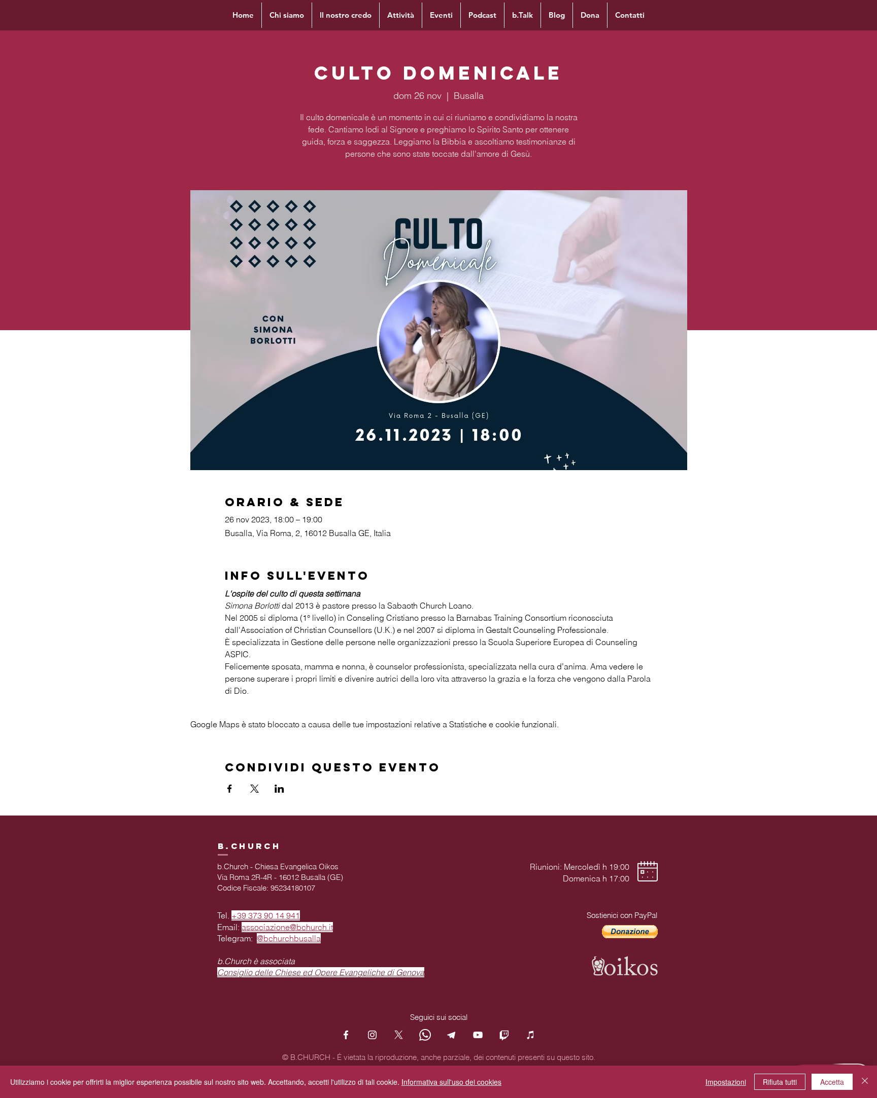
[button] (630, 931)
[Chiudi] (865, 1082)
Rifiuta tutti (780, 1082)
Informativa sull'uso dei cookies (451, 1082)
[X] (398, 1035)
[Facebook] (346, 1035)
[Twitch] (504, 1035)
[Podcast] (530, 1035)
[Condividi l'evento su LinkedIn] (279, 789)
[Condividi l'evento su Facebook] (229, 789)
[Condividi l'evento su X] (254, 789)
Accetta (832, 1082)
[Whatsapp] (425, 1035)
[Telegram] (451, 1035)
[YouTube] (478, 1035)
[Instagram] (372, 1035)
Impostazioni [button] (725, 1082)
